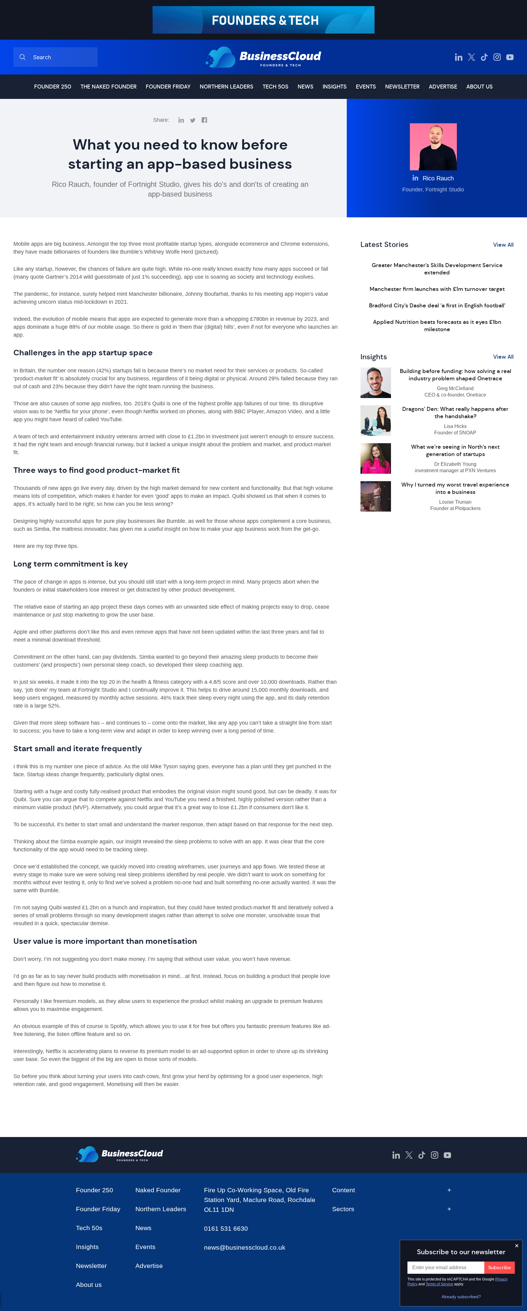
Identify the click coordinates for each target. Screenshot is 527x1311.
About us (479, 86)
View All (503, 244)
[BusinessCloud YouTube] (510, 57)
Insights (335, 86)
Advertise (443, 86)
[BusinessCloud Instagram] (497, 57)
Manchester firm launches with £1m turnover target (437, 289)
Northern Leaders (226, 86)
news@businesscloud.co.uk (244, 1247)
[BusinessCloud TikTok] (484, 57)
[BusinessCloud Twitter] (471, 57)
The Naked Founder (109, 86)
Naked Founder (158, 1189)
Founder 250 (52, 86)
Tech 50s (276, 86)
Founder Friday (168, 86)
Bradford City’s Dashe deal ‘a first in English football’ (437, 305)
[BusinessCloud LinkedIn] (458, 57)
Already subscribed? (461, 1297)
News (306, 86)
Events (366, 86)
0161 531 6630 (226, 1228)
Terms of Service (439, 1284)
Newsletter (402, 86)
